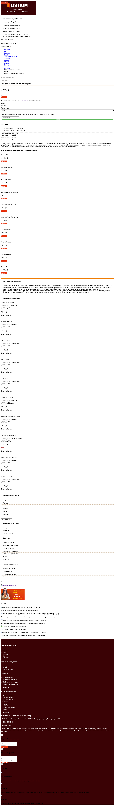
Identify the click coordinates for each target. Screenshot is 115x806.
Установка (7, 58)
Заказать (3, 97)
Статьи (6, 61)
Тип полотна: (5, 108)
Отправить (57, 119)
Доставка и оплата (10, 56)
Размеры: (4, 103)
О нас (6, 55)
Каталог (7, 51)
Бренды (7, 53)
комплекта (25, 100)
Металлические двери (11, 523)
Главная (7, 50)
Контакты (7, 65)
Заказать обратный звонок (12, 31)
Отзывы (7, 63)
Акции (6, 60)
